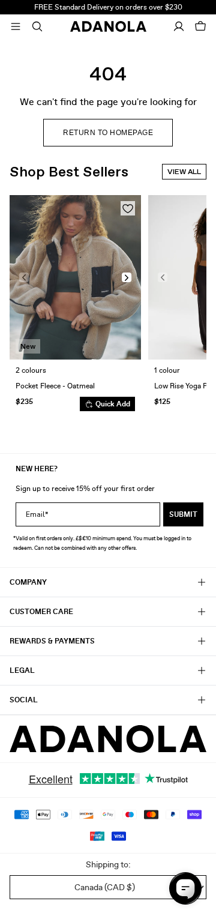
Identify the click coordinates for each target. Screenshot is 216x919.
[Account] (178, 26)
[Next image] (126, 277)
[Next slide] (188, 308)
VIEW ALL (184, 171)
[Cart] (200, 26)
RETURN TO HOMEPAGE (108, 132)
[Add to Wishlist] (128, 208)
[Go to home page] (108, 26)
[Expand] (15, 26)
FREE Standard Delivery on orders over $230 (108, 7)
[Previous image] (24, 277)
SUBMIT (183, 514)
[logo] (108, 739)
